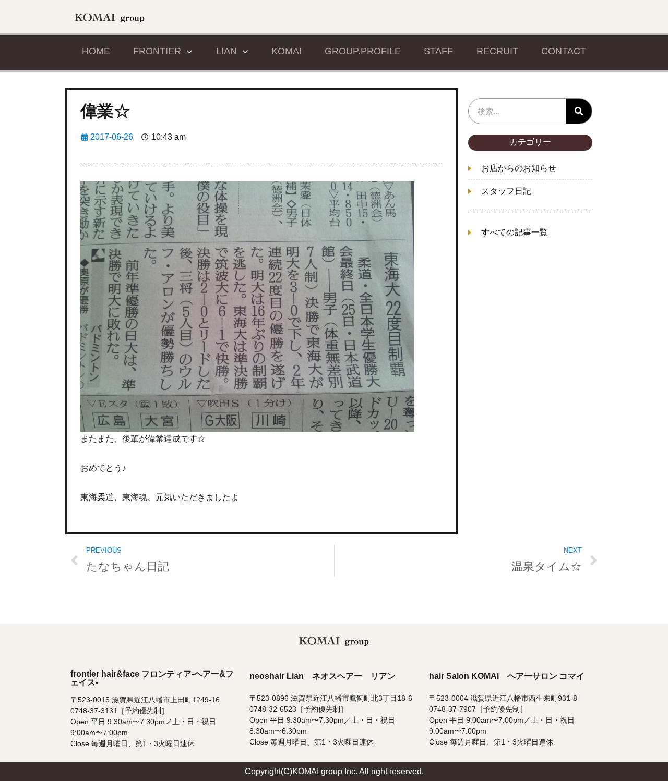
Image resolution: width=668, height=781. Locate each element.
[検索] (579, 111)
